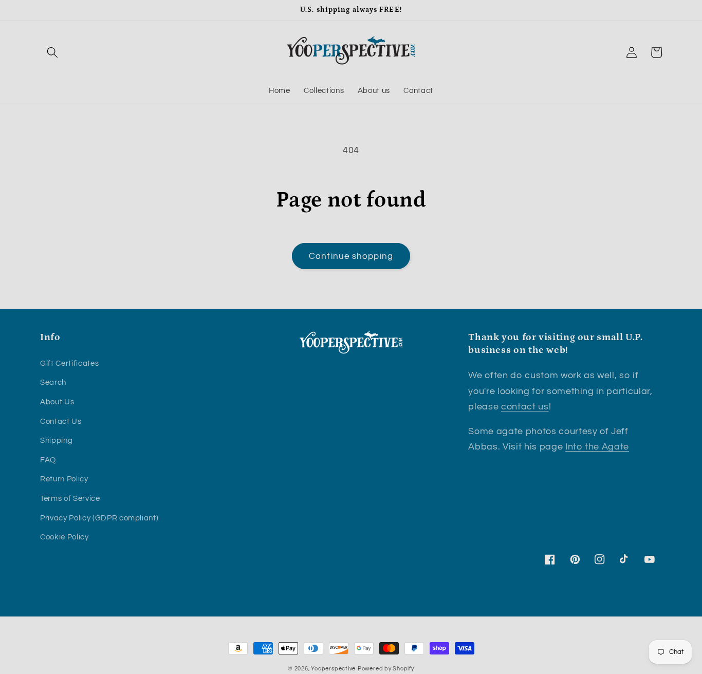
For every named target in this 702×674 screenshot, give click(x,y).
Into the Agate (597, 447)
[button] (52, 52)
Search (53, 382)
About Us (57, 402)
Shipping (56, 440)
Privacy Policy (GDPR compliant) (99, 518)
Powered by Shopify (386, 668)
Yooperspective (333, 668)
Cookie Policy (64, 537)
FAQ (48, 460)
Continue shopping (351, 256)
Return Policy (64, 479)
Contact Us (61, 421)
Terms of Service (70, 498)
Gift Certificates (69, 363)
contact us (525, 406)
